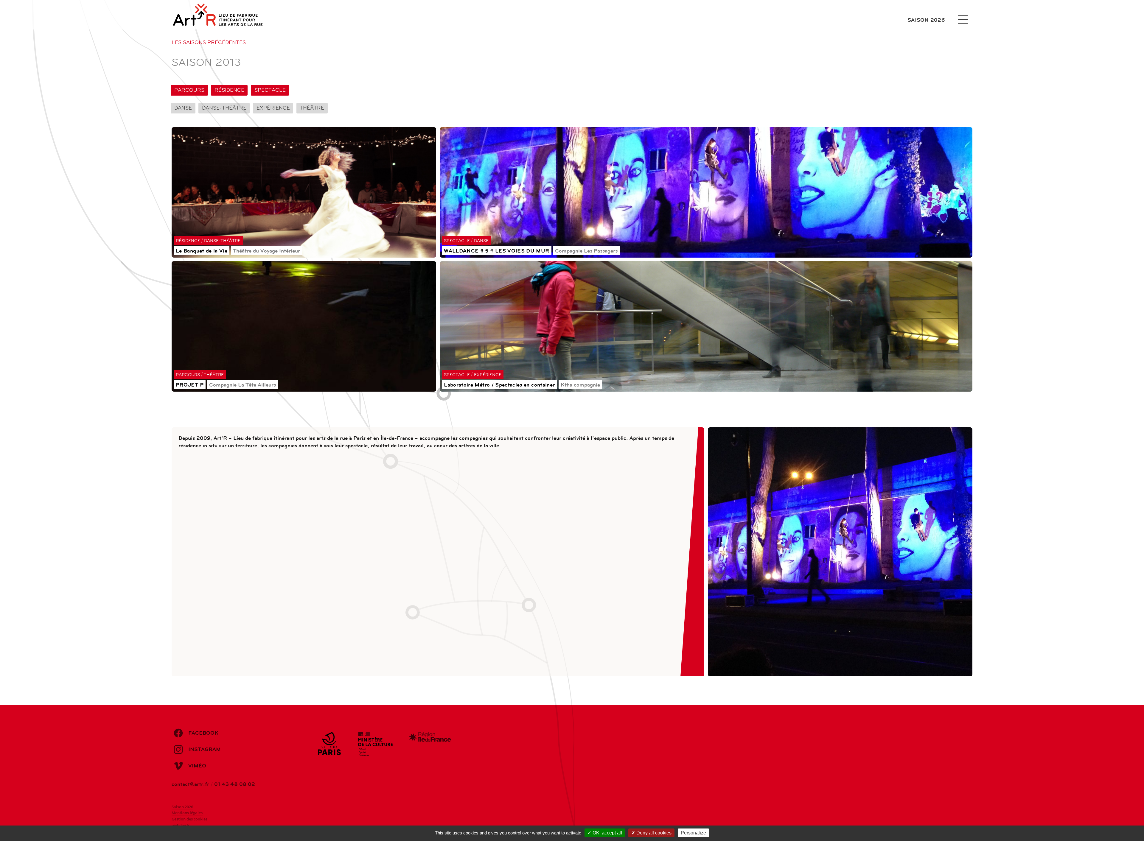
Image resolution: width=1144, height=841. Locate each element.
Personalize (693, 832)
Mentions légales (187, 812)
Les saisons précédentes (209, 42)
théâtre (312, 108)
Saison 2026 (926, 20)
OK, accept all (606, 832)
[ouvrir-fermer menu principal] (962, 19)
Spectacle (270, 90)
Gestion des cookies (189, 819)
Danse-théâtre (224, 108)
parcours (189, 90)
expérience (273, 108)
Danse (183, 108)
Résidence (229, 90)
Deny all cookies (653, 832)
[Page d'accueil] (225, 14)
